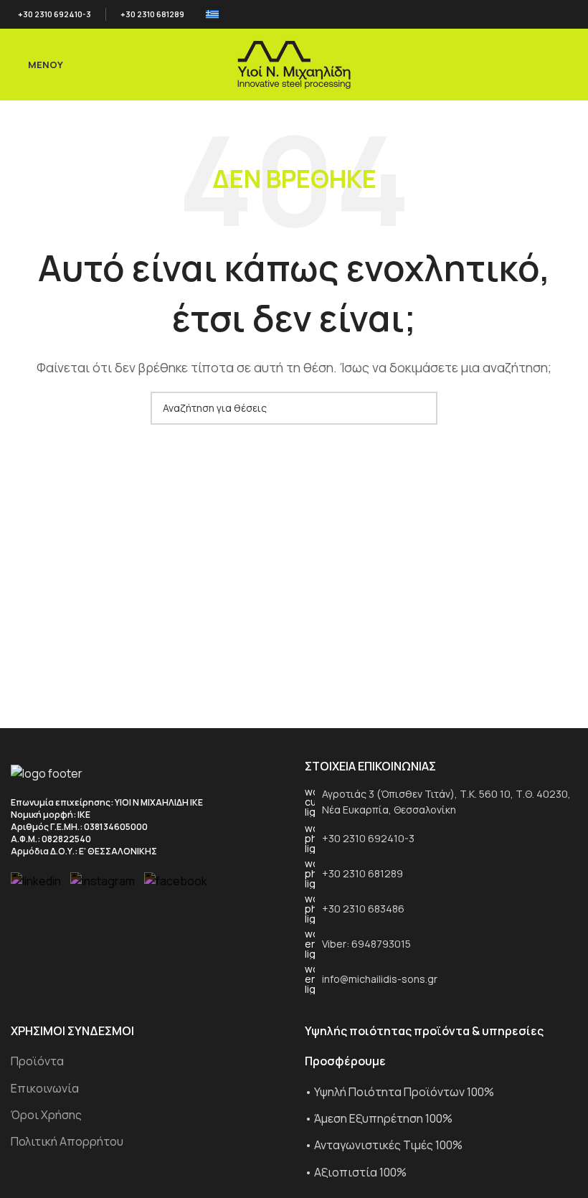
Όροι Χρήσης (46, 1115)
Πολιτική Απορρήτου (67, 1141)
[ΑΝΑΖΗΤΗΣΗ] (420, 408)
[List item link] (441, 802)
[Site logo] (294, 63)
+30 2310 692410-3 (54, 14)
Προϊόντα (37, 1061)
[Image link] (46, 772)
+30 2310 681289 (152, 14)
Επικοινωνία (45, 1088)
